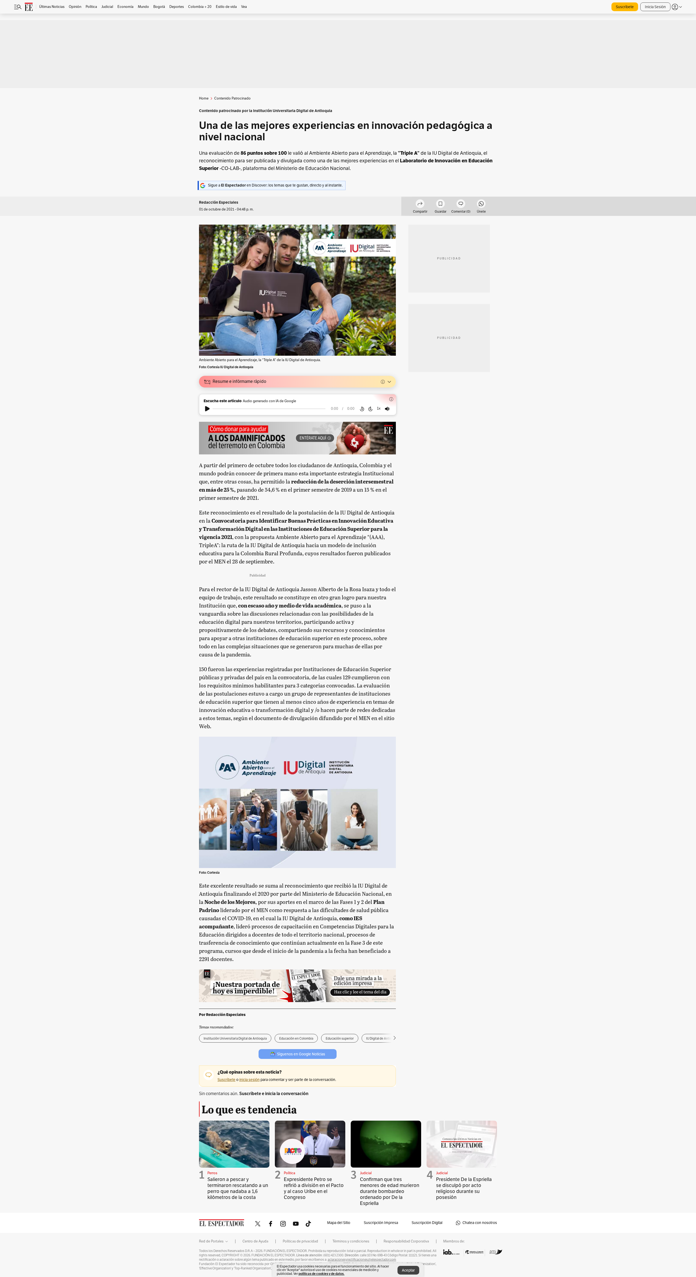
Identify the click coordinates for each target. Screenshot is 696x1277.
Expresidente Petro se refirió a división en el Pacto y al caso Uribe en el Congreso (314, 1188)
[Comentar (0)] (460, 204)
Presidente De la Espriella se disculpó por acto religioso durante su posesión (464, 1188)
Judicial (366, 1173)
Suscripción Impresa (381, 1222)
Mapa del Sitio (338, 1222)
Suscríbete (625, 7)
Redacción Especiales (218, 202)
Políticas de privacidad (300, 1241)
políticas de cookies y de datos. (321, 1274)
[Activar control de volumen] (387, 409)
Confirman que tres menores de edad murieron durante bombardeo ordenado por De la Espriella (389, 1191)
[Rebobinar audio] (362, 408)
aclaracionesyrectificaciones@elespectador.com (362, 1259)
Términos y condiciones (351, 1241)
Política (289, 1173)
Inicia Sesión (655, 7)
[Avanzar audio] (370, 408)
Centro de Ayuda (255, 1241)
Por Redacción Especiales (222, 1014)
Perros (212, 1173)
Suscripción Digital (427, 1222)
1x (379, 408)
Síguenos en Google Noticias (301, 1054)
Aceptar (408, 1270)
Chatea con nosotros (479, 1222)
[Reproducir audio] (207, 408)
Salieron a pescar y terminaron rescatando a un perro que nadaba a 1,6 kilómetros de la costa (237, 1188)
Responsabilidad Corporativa (406, 1241)
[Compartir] (420, 204)
